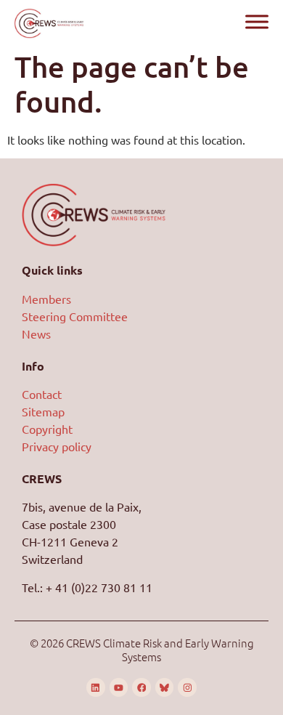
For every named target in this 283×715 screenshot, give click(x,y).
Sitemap (43, 411)
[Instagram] (187, 687)
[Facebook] (141, 687)
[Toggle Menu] (256, 21)
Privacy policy (56, 446)
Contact (42, 394)
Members (46, 298)
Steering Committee (75, 316)
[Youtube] (119, 687)
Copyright (47, 428)
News (36, 333)
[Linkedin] (95, 687)
